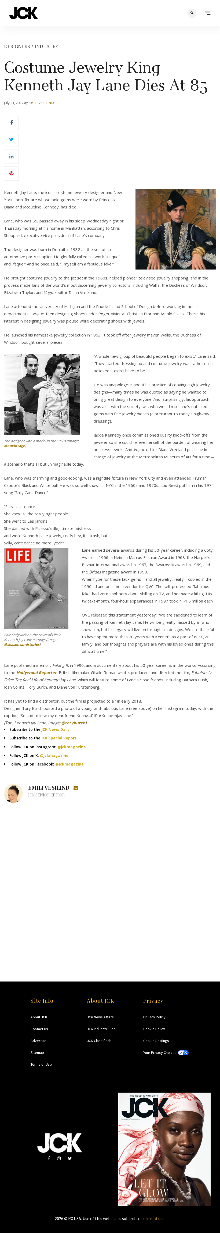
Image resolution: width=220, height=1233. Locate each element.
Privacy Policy (154, 1017)
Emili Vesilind (41, 102)
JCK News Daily (55, 729)
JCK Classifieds (99, 1040)
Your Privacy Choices (160, 1052)
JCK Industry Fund (101, 1028)
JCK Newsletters (100, 1017)
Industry (46, 46)
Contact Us (39, 1028)
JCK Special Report (58, 737)
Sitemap (37, 1052)
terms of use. (153, 1218)
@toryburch (73, 722)
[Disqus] (110, 885)
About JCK (39, 1017)
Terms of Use (41, 1064)
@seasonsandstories (21, 644)
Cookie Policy (154, 1028)
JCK (23, 13)
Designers (17, 46)
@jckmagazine (71, 746)
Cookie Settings (156, 1040)
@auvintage (14, 445)
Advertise (38, 1040)
